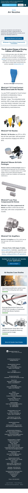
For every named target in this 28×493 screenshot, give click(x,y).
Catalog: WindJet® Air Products (14, 38)
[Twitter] (11, 355)
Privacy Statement (18, 482)
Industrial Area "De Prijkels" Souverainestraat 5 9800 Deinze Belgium (14, 474)
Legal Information (9, 482)
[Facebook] (16, 355)
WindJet (4, 59)
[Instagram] (18, 355)
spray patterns (6, 250)
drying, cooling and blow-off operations (14, 254)
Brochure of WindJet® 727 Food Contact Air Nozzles (15, 83)
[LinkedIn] (14, 355)
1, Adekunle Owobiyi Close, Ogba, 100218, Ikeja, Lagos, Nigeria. (14, 441)
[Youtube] (9, 355)
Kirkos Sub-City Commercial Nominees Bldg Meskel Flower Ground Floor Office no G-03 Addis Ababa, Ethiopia (14, 397)
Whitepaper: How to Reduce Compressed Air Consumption (14, 43)
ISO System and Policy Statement (12, 484)
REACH (21, 484)
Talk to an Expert (14, 263)
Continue (20, 5)
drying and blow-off (18, 64)
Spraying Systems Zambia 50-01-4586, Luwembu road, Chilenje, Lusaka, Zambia (14, 459)
